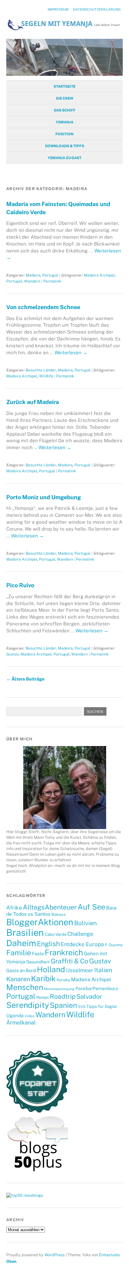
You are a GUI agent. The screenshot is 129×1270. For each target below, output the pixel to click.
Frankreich (64, 952)
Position (64, 134)
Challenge (80, 933)
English (48, 944)
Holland (51, 969)
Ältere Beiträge (25, 679)
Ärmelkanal (21, 1022)
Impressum (58, 9)
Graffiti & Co (69, 961)
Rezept (42, 997)
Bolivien (85, 923)
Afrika (14, 908)
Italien (103, 970)
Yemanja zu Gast (64, 158)
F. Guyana (113, 944)
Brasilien (25, 932)
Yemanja (64, 122)
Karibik (43, 978)
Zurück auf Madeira (32, 402)
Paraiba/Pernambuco (96, 988)
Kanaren (18, 978)
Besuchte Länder (41, 370)
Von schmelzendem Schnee (43, 307)
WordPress (54, 1254)
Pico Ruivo (20, 585)
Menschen (24, 987)
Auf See (91, 907)
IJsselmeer (79, 970)
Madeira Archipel (99, 275)
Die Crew (64, 98)
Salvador (89, 996)
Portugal (50, 275)
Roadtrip (62, 996)
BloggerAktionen (39, 922)
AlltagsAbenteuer (50, 907)
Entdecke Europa (82, 944)
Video (29, 1016)
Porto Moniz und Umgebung (43, 497)
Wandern (32, 281)
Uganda (15, 1015)
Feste (38, 953)
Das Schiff (64, 110)
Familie (18, 952)
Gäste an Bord (21, 970)
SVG (81, 1006)
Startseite (64, 86)
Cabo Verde (55, 934)
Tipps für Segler (101, 1006)
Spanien (63, 1005)
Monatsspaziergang (59, 989)
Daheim (21, 943)
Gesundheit (38, 961)
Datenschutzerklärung (97, 9)
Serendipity (27, 1005)
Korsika (63, 979)
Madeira (33, 275)
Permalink (52, 281)
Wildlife (46, 376)
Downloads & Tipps (64, 146)
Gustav (12, 654)
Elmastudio (109, 1254)
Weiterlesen (70, 352)
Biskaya (58, 914)
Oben (11, 1261)
